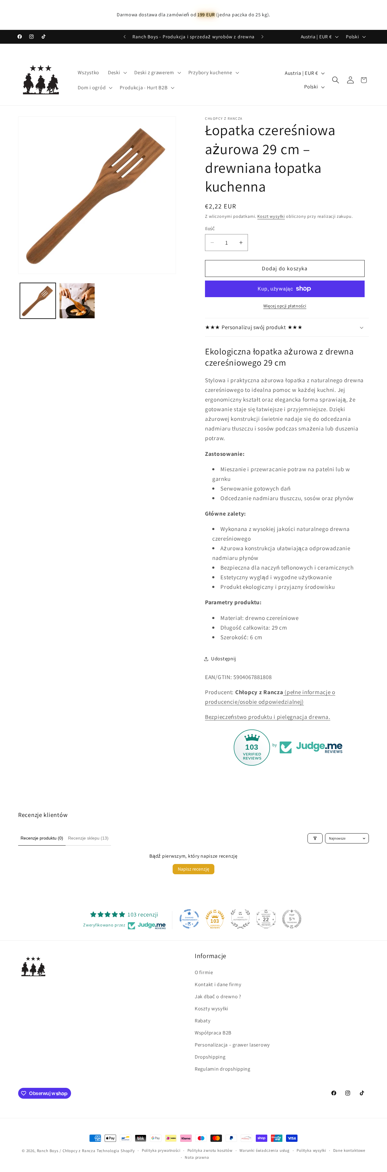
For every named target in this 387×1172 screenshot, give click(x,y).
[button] (117, 72)
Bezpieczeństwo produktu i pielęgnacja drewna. (267, 717)
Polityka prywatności (161, 1150)
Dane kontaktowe (349, 1150)
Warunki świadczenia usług (264, 1150)
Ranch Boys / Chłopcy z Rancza (66, 1150)
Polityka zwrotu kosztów (210, 1150)
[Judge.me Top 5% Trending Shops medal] (291, 919)
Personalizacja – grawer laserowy (232, 1044)
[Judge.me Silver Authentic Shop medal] (240, 919)
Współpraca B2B (213, 1032)
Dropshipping (210, 1056)
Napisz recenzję (193, 869)
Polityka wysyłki (311, 1150)
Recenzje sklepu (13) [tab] (88, 838)
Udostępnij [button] (223, 658)
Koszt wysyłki (271, 216)
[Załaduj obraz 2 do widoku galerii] (77, 301)
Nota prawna (197, 1157)
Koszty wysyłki (211, 1008)
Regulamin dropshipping (222, 1069)
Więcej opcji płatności (284, 306)
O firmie (204, 972)
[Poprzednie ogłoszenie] (124, 37)
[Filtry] (315, 838)
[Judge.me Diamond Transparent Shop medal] (189, 919)
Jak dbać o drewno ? (218, 996)
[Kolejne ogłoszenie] (262, 37)
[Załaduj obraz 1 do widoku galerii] (38, 301)
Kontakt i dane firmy (218, 984)
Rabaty (202, 1020)
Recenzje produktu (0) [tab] (42, 838)
